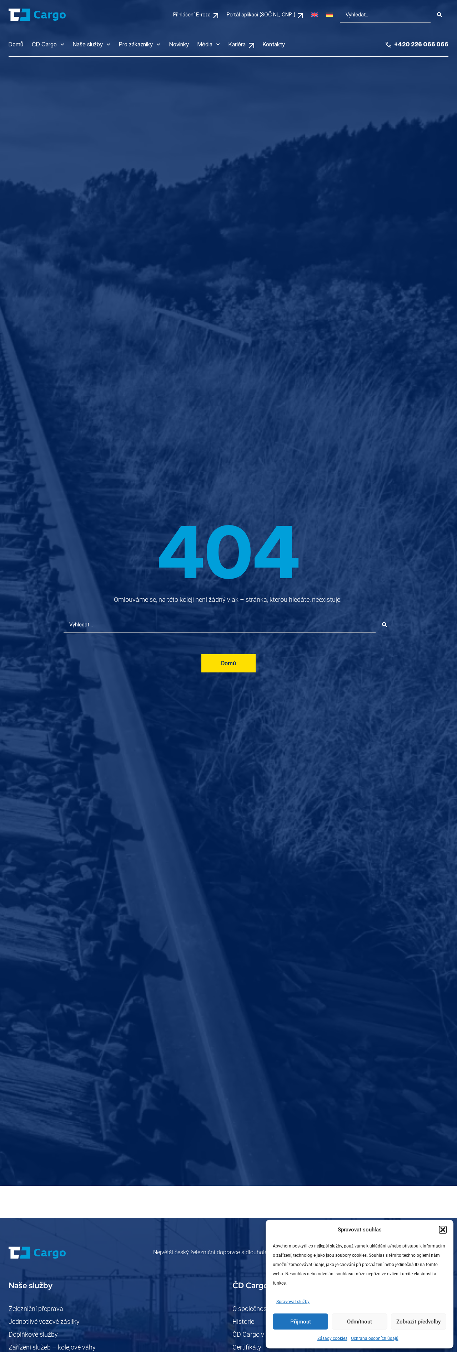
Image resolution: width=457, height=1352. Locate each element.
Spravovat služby (293, 1301)
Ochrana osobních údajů (374, 1338)
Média (204, 44)
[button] (442, 1229)
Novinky (179, 44)
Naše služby (88, 44)
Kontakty (274, 44)
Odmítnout (359, 1321)
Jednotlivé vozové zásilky (44, 1321)
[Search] (439, 14)
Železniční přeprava (36, 1308)
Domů (16, 44)
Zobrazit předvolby (418, 1321)
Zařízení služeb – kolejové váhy (52, 1347)
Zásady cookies (332, 1338)
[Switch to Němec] (329, 14)
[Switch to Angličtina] (314, 14)
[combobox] (385, 14)
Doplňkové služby (33, 1334)
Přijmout (300, 1321)
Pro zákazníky (136, 44)
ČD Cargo (44, 44)
